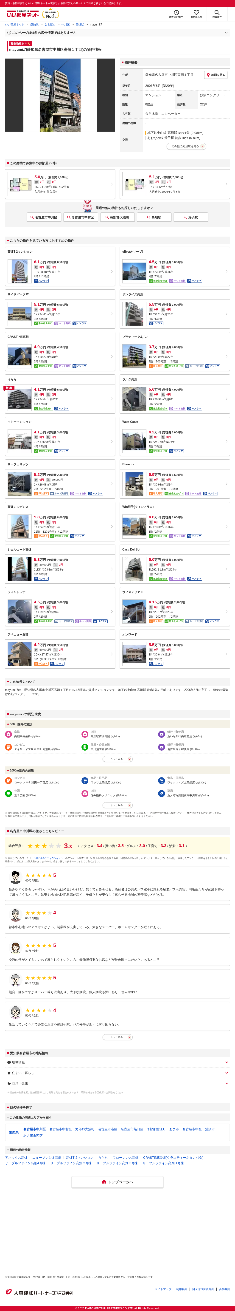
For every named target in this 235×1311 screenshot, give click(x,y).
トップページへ (120, 1182)
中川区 (66, 24)
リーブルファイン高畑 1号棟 (163, 1163)
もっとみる (116, 758)
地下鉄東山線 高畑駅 (162, 133)
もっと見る (116, 1037)
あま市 (174, 1129)
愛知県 (34, 24)
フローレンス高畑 (125, 1157)
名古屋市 (50, 24)
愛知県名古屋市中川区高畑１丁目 (169, 74)
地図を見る (218, 74)
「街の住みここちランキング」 (49, 858)
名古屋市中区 (192, 1129)
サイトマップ (163, 1289)
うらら (103, 1157)
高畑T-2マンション (79, 1157)
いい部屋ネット (14, 24)
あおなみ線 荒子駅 (160, 138)
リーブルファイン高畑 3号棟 (117, 1163)
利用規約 (181, 1289)
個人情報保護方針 (203, 1289)
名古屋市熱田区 (132, 1129)
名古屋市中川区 (46, 217)
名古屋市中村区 (83, 217)
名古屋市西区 (33, 1135)
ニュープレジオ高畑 (46, 1157)
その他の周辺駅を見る (185, 146)
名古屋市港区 (107, 1129)
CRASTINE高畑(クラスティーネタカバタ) (173, 1157)
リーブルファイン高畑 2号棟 (71, 1163)
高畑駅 (80, 24)
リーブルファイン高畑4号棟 (25, 1163)
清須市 (210, 1129)
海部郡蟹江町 (156, 1129)
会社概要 (224, 1289)
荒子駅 (193, 217)
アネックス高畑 (16, 1157)
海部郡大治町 (119, 217)
